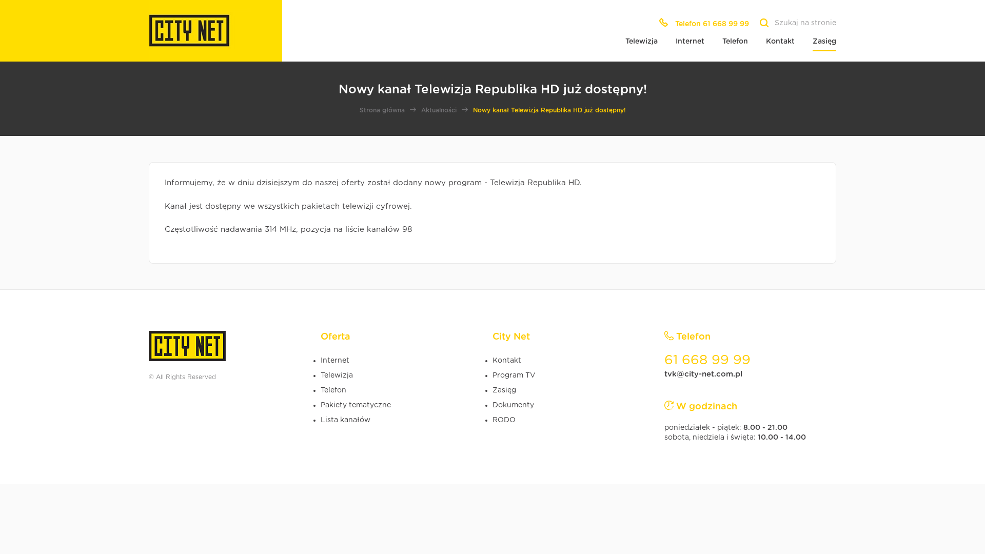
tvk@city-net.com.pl (703, 374)
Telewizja (641, 41)
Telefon (735, 41)
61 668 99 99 (707, 360)
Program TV (514, 375)
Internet (690, 41)
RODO (504, 420)
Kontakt (780, 41)
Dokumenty (513, 405)
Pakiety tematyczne (356, 405)
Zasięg (824, 41)
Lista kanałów (345, 420)
